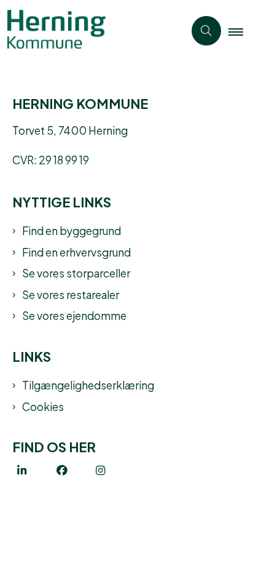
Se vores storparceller (76, 273)
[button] (240, 31)
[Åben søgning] (206, 31)
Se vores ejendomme (74, 315)
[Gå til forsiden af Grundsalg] (92, 31)
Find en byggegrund (71, 230)
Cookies (43, 406)
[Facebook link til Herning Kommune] (76, 470)
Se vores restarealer (70, 294)
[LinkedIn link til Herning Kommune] (37, 470)
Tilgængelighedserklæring (88, 385)
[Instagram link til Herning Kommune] (115, 470)
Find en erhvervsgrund (76, 252)
